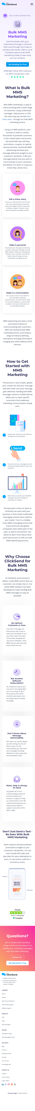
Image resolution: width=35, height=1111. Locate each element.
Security (4, 1057)
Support (4, 1073)
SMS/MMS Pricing (7, 1033)
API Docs (4, 1050)
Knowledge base (6, 1064)
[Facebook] (5, 1084)
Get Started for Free (17, 963)
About (3, 994)
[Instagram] (9, 1084)
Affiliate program (6, 1008)
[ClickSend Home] (9, 974)
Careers (4, 997)
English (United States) (9, 978)
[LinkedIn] (3, 1084)
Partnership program (8, 1004)
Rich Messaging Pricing (8, 1037)
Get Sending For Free (17, 64)
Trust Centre (5, 1061)
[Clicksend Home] (10, 4)
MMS (3, 1021)
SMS (3, 1017)
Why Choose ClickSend (8, 1001)
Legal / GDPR (5, 1081)
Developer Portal (6, 1053)
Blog (3, 1046)
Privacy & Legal (12, 1093)
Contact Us (17, 957)
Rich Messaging (6, 1024)
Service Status (6, 1077)
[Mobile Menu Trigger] (31, 4)
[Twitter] (15, 1084)
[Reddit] (12, 1084)
